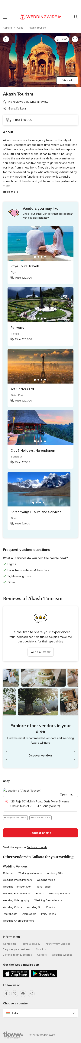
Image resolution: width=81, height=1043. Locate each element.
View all (67, 80)
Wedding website (62, 954)
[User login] (75, 17)
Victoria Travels (37, 847)
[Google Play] (44, 976)
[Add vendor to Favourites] (75, 39)
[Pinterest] (23, 993)
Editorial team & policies (17, 954)
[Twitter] (14, 993)
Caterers (8, 873)
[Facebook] (6, 993)
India (15, 1013)
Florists (40, 893)
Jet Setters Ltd (22, 389)
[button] (40, 633)
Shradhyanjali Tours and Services (36, 512)
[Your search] (6, 39)
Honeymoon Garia (40, 817)
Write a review (40, 652)
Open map (66, 794)
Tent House (44, 886)
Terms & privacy (30, 943)
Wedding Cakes (12, 907)
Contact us (9, 943)
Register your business (17, 949)
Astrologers (29, 914)
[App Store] (16, 976)
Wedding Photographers (17, 879)
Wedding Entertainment (17, 893)
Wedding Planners (60, 893)
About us (41, 949)
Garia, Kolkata (17, 108)
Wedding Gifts (55, 873)
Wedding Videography (16, 900)
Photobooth (10, 914)
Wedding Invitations (30, 873)
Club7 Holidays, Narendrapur (33, 450)
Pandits (50, 907)
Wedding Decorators (46, 900)
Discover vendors (40, 755)
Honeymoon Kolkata (15, 817)
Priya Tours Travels (25, 266)
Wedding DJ (34, 907)
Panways (17, 327)
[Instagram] (31, 993)
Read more (10, 192)
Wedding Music (46, 879)
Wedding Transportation (17, 886)
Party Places (48, 914)
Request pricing (40, 833)
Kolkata (8, 27)
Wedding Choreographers (18, 920)
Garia (20, 27)
